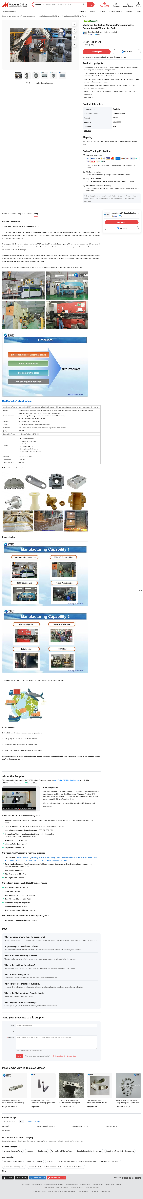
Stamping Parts (37, 858)
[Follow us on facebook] (123, 1178)
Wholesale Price (84, 1184)
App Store (8, 1178)
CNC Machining (49, 858)
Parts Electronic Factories (13, 1161)
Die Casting (6, 1130)
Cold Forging (42, 1151)
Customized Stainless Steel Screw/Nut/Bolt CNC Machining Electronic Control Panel (13, 1102)
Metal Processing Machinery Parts (74, 16)
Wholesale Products (71, 1184)
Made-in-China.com (62, 1187)
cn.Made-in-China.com (92, 1187)
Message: (11, 1037)
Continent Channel (97, 1184)
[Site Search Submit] (91, 4)
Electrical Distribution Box (65, 858)
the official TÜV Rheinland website (67, 780)
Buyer (92, 11)
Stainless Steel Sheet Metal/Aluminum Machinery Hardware (97, 1102)
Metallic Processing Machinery (49, 16)
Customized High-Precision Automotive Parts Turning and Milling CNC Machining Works (69, 1102)
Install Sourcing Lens (58, 1178)
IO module (5, 1126)
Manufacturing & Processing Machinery (22, 16)
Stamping (29, 1151)
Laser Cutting (20, 860)
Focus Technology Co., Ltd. (56, 1191)
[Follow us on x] (126, 1178)
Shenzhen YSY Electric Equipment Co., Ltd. (102, 32)
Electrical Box (110, 1126)
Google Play (21, 1178)
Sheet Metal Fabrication (45, 1126)
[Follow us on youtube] (133, 1178)
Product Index (109, 1184)
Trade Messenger (37, 1178)
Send (19, 1056)
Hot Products (26, 1184)
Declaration (94, 1191)
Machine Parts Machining (110, 1161)
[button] (84, 4)
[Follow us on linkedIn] (139, 1178)
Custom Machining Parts (88, 1161)
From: (13, 1025)
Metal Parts (80, 858)
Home (4, 16)
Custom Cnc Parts (35, 1167)
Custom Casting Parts (54, 1167)
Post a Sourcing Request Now (64, 1056)
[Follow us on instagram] (130, 1178)
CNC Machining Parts (79, 1126)
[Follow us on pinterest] (136, 1178)
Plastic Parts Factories (67, 1161)
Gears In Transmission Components (89, 1151)
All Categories (10, 11)
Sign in (138, 6)
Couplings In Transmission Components (120, 1151)
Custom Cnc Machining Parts (14, 1167)
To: (14, 1031)
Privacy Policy (105, 1191)
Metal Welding (31, 860)
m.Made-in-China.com (76, 1187)
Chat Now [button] (128, 52)
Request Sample (120, 57)
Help (102, 11)
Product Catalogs (33, 1121)
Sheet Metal (41, 860)
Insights (118, 1184)
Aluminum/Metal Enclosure (57, 860)
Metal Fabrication (23, 858)
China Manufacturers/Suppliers (53, 1184)
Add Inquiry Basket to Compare (41, 83)
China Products (37, 1184)
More (4, 1171)
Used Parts (50, 1161)
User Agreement (83, 1191)
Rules (139, 11)
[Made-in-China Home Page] (14, 4)
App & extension (114, 11)
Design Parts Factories (34, 1161)
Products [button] (38, 4)
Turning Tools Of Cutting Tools (61, 1151)
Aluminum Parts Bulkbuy (74, 1167)
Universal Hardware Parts (13, 1151)
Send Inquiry (97, 52)
